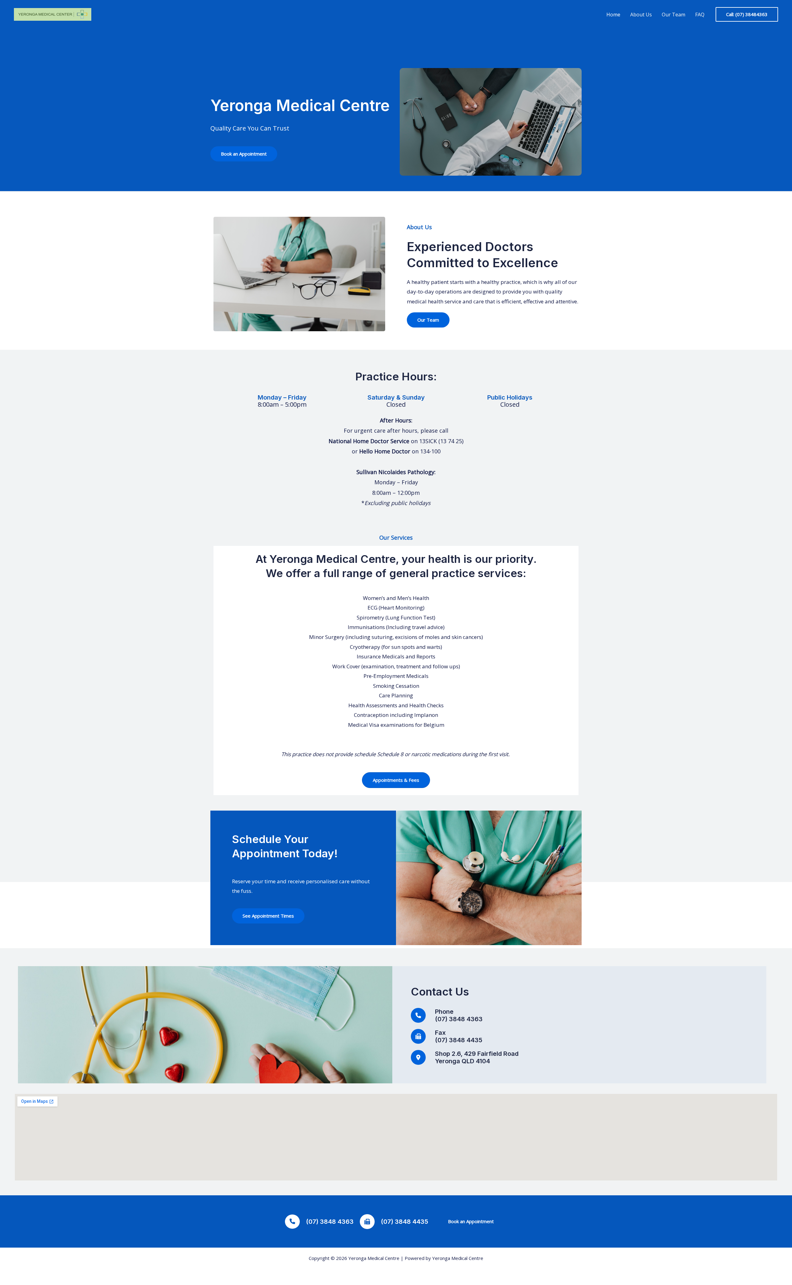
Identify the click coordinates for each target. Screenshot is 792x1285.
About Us (641, 14)
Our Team (673, 14)
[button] (747, 14)
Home (613, 14)
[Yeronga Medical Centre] (52, 14)
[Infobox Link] (396, 377)
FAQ (699, 14)
